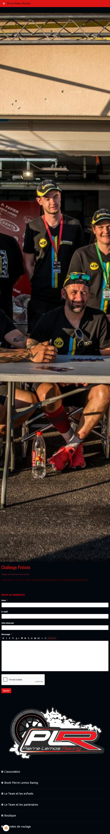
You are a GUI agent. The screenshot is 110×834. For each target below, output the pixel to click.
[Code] (42, 638)
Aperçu (53, 638)
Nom (3, 600)
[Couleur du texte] (17, 638)
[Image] (35, 638)
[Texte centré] (25, 638)
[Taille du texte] (13, 638)
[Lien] (28, 638)
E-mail (4, 612)
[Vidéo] (38, 638)
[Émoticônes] (45, 638)
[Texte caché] (32, 638)
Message (5, 634)
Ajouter (6, 691)
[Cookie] (6, 828)
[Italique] (6, 638)
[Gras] (3, 638)
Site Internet (7, 623)
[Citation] (22, 638)
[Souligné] (9, 638)
